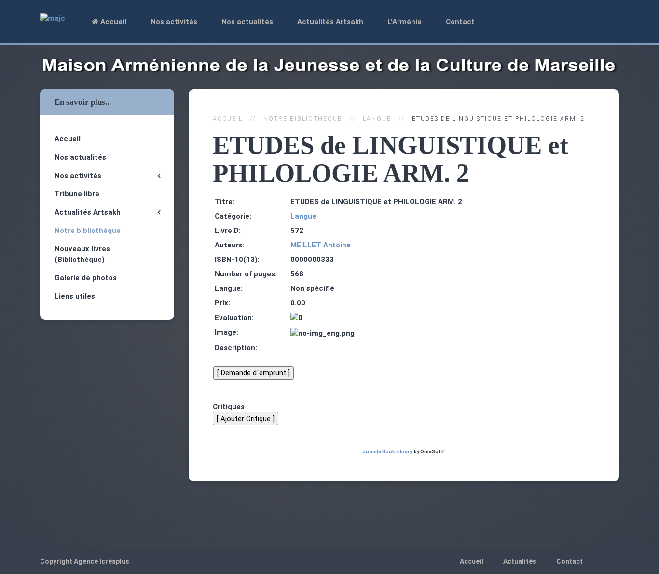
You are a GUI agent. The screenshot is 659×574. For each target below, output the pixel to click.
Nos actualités (247, 21)
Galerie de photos (86, 277)
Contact (460, 21)
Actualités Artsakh (330, 21)
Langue (377, 118)
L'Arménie (404, 21)
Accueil (112, 21)
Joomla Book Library (387, 451)
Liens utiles (75, 296)
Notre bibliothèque (302, 118)
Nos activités (174, 21)
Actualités (519, 561)
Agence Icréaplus (101, 561)
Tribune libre (77, 194)
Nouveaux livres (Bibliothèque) (82, 254)
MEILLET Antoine (320, 245)
